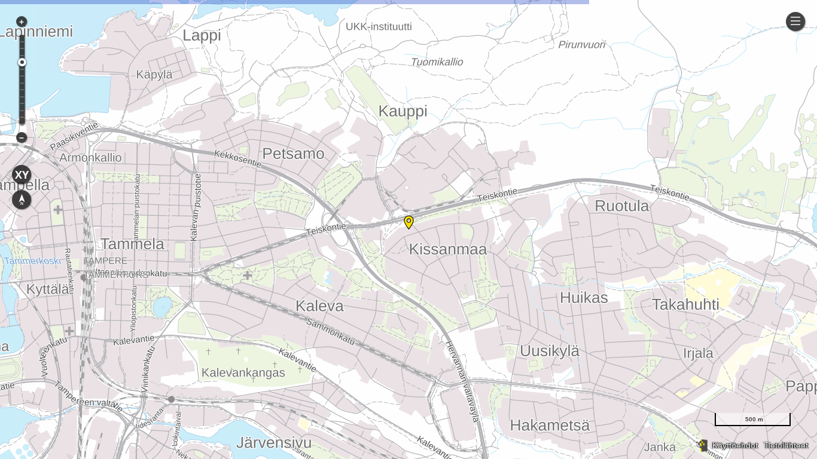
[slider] (22, 62)
